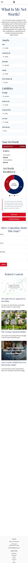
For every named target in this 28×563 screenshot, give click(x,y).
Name (1, 234)
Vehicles (4, 70)
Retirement (14, 553)
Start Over (14, 214)
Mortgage (4, 92)
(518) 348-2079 (15, 541)
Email (1, 243)
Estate (14, 557)
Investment (14, 555)
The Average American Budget (13, 332)
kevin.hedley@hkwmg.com (14, 548)
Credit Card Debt (6, 110)
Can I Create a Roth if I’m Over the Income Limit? (13, 363)
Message (2, 252)
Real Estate (5, 61)
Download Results (14, 219)
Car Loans (4, 118)
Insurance (14, 559)
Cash (3, 44)
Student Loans (6, 101)
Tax (14, 561)
